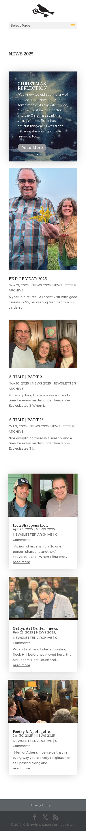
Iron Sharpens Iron (30, 525)
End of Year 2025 (28, 279)
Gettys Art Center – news (35, 628)
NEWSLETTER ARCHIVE (32, 534)
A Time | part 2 (25, 377)
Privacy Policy (40, 805)
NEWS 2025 (41, 285)
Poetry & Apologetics (32, 731)
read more (21, 562)
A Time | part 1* (26, 420)
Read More (32, 148)
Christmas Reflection (32, 85)
